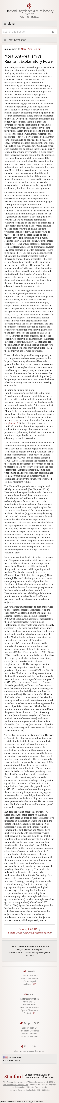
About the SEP (29, 1001)
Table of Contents (29, 975)
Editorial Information (29, 998)
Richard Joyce (14, 932)
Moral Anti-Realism (31, 49)
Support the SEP (29, 1027)
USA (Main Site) (12, 1058)
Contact (27, 1013)
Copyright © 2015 (28, 929)
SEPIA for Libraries (29, 1036)
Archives (27, 984)
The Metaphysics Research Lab (15, 1084)
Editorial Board (29, 1004)
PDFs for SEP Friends (29, 1030)
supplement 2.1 (12, 423)
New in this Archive (29, 978)
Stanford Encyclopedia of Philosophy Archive (29, 14)
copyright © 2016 (46, 1082)
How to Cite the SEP (29, 1007)
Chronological (29, 981)
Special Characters (29, 1010)
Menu (11, 23)
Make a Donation (29, 1033)
